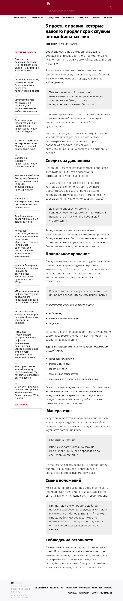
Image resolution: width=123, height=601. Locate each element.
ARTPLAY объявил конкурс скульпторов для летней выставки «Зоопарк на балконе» (27, 317)
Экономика (20, 17)
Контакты (106, 593)
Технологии (36, 17)
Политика (68, 17)
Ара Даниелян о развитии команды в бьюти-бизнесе (26, 219)
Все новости (21, 405)
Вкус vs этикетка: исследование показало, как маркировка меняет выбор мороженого (26, 105)
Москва (108, 17)
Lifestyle (83, 17)
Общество (53, 17)
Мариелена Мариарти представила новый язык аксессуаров (26, 162)
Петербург (84, 593)
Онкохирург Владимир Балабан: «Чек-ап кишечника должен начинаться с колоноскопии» (27, 65)
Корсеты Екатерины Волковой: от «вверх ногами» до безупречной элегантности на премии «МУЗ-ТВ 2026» (26, 274)
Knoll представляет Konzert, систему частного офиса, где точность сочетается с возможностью (27, 372)
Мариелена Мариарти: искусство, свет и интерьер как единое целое (27, 203)
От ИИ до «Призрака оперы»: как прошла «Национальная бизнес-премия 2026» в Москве (27, 392)
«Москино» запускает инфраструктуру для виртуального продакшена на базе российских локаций (27, 297)
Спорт (95, 593)
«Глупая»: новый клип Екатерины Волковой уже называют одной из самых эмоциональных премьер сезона (27, 182)
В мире (96, 17)
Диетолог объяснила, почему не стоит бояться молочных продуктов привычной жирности (27, 85)
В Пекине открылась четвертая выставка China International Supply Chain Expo (26, 144)
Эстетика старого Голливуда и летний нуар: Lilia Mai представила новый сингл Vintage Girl (26, 126)
